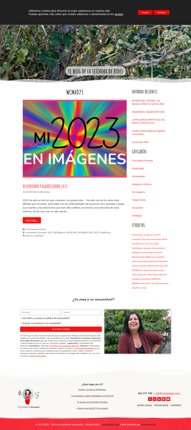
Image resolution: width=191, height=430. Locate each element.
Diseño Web (138, 168)
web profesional (161, 283)
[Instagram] (155, 399)
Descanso (146, 239)
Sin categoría (138, 192)
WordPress (105, 232)
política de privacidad (38, 356)
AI (133, 235)
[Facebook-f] (150, 399)
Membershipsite (138, 257)
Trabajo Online (139, 200)
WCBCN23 (71, 232)
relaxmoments (153, 266)
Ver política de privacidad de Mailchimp (64, 346)
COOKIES (175, 405)
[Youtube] (168, 399)
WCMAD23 (83, 232)
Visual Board (145, 279)
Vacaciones (137, 208)
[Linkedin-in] (159, 399)
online (134, 261)
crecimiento (31, 232)
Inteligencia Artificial (141, 184)
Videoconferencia (160, 275)
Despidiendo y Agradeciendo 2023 (45, 186)
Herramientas (138, 176)
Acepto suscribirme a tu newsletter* (42, 323)
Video (149, 275)
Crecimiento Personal (36, 229)
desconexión (156, 239)
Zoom (144, 288)
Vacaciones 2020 (140, 142)
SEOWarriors (59, 232)
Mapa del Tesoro (155, 252)
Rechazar (161, 12)
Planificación (153, 261)
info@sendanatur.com (168, 393)
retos (161, 266)
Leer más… (31, 220)
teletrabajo (153, 270)
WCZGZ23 (94, 232)
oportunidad (142, 261)
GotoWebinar (137, 248)
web (152, 283)
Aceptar (145, 12)
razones (143, 266)
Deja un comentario (35, 235)
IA (165, 248)
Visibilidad (137, 215)
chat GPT (157, 235)
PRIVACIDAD (161, 405)
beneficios (148, 235)
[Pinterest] (164, 399)
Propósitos (163, 261)
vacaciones (142, 275)
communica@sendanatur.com (86, 348)
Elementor (42, 232)
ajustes (119, 14)
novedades (159, 257)
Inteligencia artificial (140, 252)
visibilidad (136, 279)
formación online (152, 244)
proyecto (135, 266)
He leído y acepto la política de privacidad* (46, 318)
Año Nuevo (138, 235)
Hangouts (147, 248)
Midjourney (150, 257)
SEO (50, 232)
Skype (145, 270)
